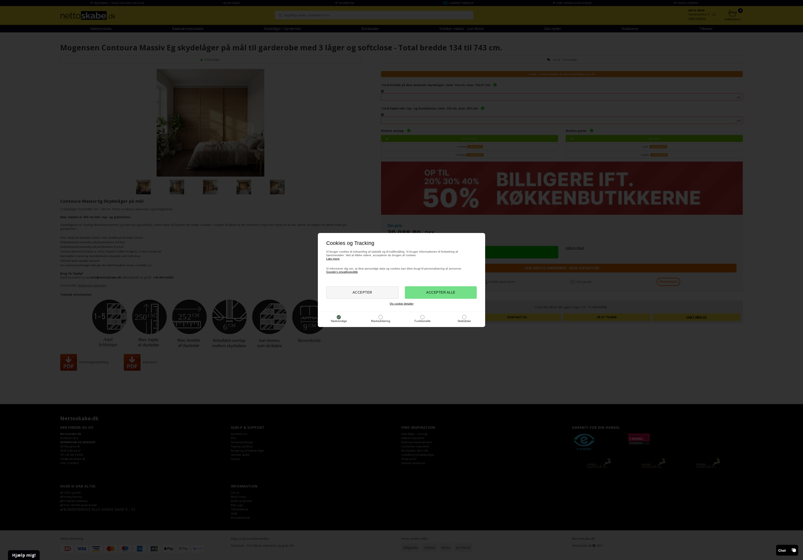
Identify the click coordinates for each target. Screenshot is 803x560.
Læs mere (333, 258)
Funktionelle (422, 321)
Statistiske (464, 321)
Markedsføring (380, 321)
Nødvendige (339, 321)
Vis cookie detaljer (402, 303)
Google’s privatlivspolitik (342, 272)
